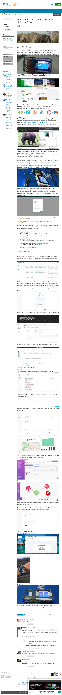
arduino (7, 63)
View (60, 692)
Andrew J (24, 627)
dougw (23, 619)
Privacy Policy (43, 677)
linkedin (57, 674)
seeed (7, 56)
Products (21, 675)
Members (20, 673)
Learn (25, 673)
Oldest (33, 617)
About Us (19, 677)
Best (38, 617)
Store (25, 675)
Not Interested (31, 692)
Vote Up (22, 624)
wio (6, 54)
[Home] (8, 4)
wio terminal (8, 61)
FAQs (33, 677)
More (4, 13)
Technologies (30, 673)
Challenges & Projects (39, 673)
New (58, 14)
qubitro (7, 59)
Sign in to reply (21, 614)
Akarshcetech (9, 38)
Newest (42, 617)
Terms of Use (37, 677)
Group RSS (7, 29)
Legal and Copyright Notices (24, 679)
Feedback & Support (26, 677)
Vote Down (24, 624)
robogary (23, 651)
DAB (22, 659)
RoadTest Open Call (34, 680)
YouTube (60, 674)
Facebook (54, 674)
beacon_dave (29, 639)
